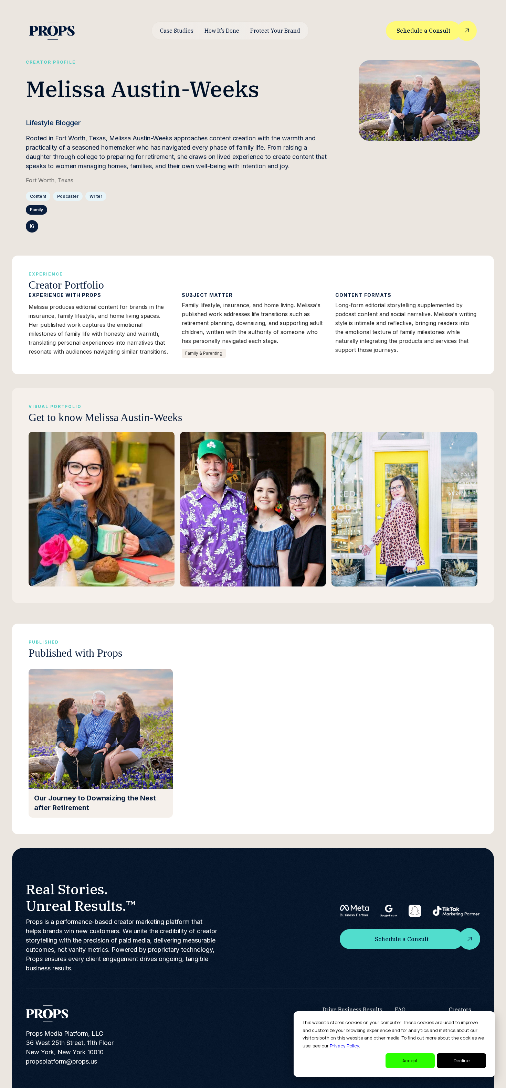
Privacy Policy (344, 1046)
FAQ (400, 1009)
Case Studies (176, 30)
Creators (460, 1009)
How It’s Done (221, 30)
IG (32, 226)
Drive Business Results (352, 1009)
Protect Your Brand (275, 30)
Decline (462, 1060)
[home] (52, 31)
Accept (410, 1060)
